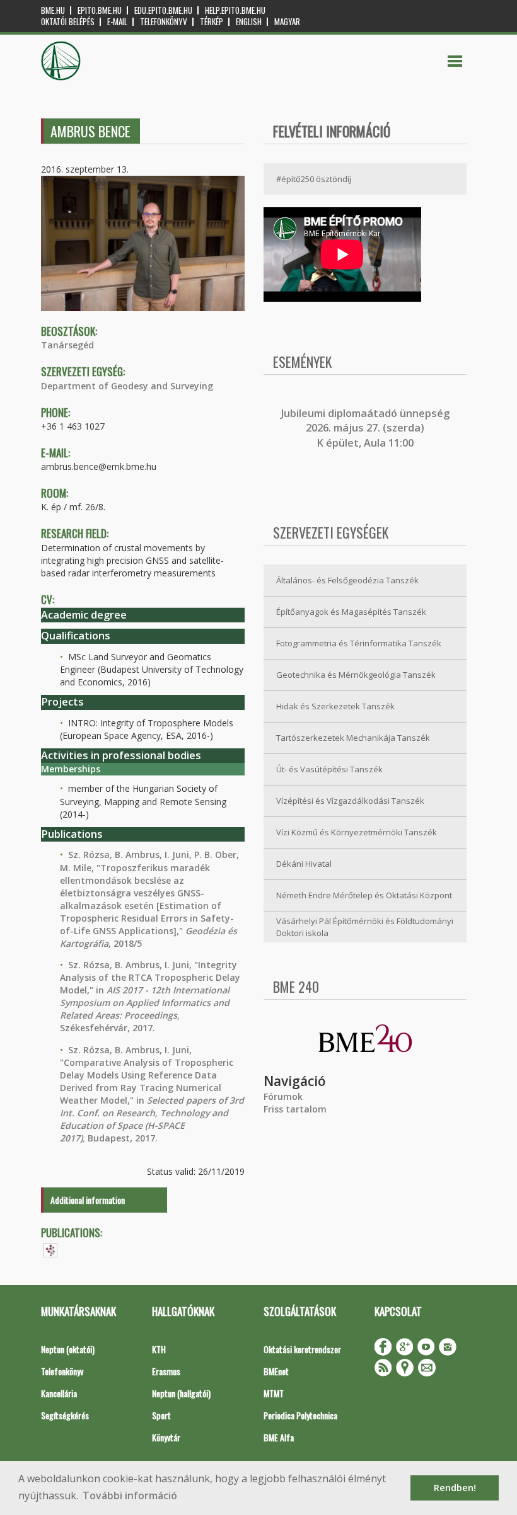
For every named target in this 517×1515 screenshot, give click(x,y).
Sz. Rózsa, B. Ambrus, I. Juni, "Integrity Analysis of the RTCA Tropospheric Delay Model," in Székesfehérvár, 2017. (150, 996)
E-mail (117, 22)
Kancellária (59, 1393)
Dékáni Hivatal (304, 863)
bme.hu (53, 10)
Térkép (211, 22)
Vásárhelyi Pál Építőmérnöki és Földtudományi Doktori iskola (364, 927)
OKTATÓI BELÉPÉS (68, 22)
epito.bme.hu (100, 10)
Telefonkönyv (163, 22)
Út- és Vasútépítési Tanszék (329, 769)
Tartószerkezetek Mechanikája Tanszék (353, 737)
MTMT (274, 1393)
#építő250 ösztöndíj (313, 179)
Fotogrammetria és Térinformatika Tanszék (358, 643)
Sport (161, 1415)
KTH (159, 1349)
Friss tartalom (295, 1109)
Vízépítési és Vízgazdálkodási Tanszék (350, 800)
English (249, 22)
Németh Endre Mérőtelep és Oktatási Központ (364, 895)
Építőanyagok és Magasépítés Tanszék (351, 611)
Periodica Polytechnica (300, 1415)
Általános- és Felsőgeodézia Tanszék (347, 580)
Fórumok (283, 1096)
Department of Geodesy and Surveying (127, 386)
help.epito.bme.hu (235, 10)
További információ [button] (130, 1495)
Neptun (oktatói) (68, 1349)
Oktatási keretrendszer (302, 1349)
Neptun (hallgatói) (181, 1393)
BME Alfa (279, 1437)
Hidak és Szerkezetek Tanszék (335, 706)
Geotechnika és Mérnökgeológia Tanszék (356, 674)
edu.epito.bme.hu (163, 10)
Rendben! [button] (455, 1488)
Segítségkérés (65, 1415)
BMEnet (276, 1371)
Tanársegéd (67, 345)
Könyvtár (166, 1437)
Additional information (87, 1199)
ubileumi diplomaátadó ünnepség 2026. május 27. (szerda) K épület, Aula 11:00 (367, 428)
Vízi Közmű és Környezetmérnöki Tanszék (356, 832)
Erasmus (166, 1371)
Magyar (287, 22)
